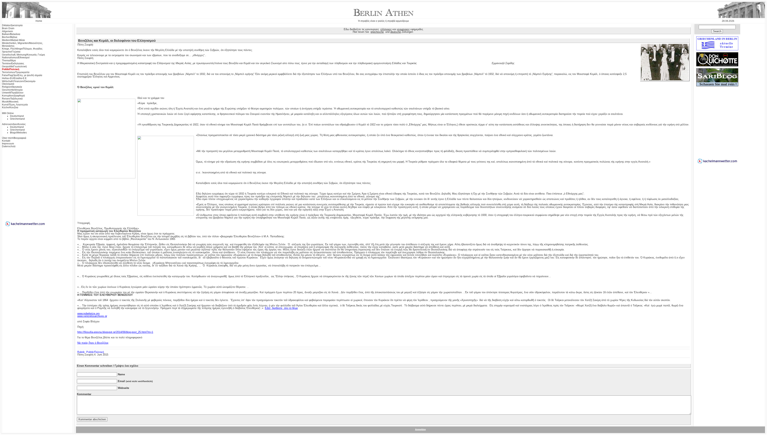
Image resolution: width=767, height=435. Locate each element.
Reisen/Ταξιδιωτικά (12, 98)
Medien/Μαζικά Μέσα (13, 40)
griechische (377, 31)
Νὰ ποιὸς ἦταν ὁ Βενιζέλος (92, 342)
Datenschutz (9, 146)
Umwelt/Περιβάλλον (12, 92)
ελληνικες (386, 29)
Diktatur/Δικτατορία (12, 25)
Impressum (8, 143)
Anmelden (420, 429)
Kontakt (6, 140)
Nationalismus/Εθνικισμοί (16, 57)
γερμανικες (403, 29)
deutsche (395, 31)
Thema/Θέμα (9, 60)
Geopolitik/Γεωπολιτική (14, 66)
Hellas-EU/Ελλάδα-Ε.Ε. (14, 78)
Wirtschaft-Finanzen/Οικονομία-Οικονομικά (19, 82)
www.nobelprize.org (88, 313)
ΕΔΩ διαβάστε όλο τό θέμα (281, 308)
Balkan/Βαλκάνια (11, 34)
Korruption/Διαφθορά (13, 95)
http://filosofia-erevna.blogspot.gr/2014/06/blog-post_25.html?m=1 (115, 332)
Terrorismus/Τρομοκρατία (15, 72)
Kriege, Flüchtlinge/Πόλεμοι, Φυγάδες (22, 48)
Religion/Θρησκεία (12, 86)
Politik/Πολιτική (10, 69)
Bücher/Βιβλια (9, 37)
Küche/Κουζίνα (10, 107)
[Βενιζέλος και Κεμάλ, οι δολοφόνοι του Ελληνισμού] (665, 79)
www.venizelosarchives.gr (92, 316)
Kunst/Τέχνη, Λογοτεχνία (15, 104)
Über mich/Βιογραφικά (14, 138)
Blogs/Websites (18, 132)
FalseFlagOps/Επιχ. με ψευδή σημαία (22, 75)
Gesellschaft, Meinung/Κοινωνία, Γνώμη (23, 54)
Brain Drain (8, 28)
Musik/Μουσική (10, 101)
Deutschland (17, 116)
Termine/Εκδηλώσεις (13, 63)
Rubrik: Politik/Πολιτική (90, 352)
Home (39, 21)
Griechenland (17, 118)
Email (135, 381)
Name (121, 374)
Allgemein (7, 31)
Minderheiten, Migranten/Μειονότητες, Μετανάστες (22, 44)
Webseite (123, 387)
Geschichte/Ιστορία (12, 89)
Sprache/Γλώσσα (11, 51)
